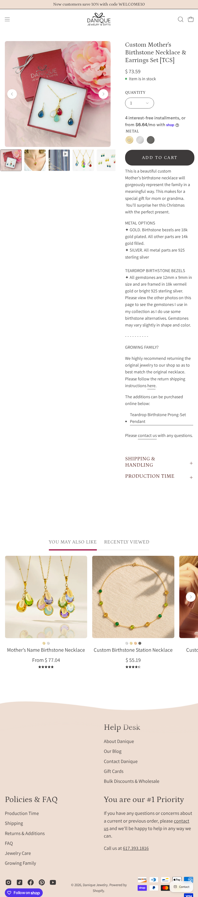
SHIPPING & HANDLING (140, 462)
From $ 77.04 (46, 660)
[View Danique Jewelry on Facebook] (30, 882)
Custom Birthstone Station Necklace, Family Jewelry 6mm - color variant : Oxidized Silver (139, 643)
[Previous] (12, 94)
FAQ (9, 843)
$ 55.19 (133, 660)
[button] (180, 19)
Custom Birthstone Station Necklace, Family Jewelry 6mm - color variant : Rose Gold (135, 643)
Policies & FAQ (31, 799)
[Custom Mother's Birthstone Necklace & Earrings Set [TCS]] (11, 160)
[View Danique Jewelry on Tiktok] (19, 882)
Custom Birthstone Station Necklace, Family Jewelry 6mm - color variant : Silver (126, 643)
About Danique (119, 741)
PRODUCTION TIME (149, 476)
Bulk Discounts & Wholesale (131, 781)
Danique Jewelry (95, 885)
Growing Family (20, 863)
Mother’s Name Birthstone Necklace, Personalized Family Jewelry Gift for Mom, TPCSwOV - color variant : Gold (43, 643)
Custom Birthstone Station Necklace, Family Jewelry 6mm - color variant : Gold (131, 643)
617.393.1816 (136, 848)
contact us (147, 435)
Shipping (14, 823)
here (151, 385)
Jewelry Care (18, 853)
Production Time (22, 813)
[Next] (103, 94)
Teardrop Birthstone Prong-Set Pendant (158, 418)
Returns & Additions (25, 833)
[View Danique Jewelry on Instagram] (8, 882)
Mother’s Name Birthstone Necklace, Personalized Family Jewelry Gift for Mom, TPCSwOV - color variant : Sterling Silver (48, 643)
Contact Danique (121, 761)
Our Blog (112, 751)
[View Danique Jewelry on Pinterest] (41, 882)
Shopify (98, 890)
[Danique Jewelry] (99, 19)
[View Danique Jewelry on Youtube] (53, 882)
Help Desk (122, 727)
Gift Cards (113, 771)
